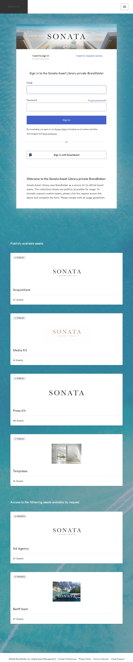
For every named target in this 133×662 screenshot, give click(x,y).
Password (32, 100)
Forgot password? (97, 100)
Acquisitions (21, 290)
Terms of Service (49, 133)
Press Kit (19, 411)
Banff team (20, 609)
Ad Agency (21, 549)
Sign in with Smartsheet (66, 155)
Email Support (117, 658)
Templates (20, 471)
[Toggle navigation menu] (124, 6)
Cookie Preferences (67, 658)
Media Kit (20, 350)
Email (29, 82)
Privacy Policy (61, 129)
